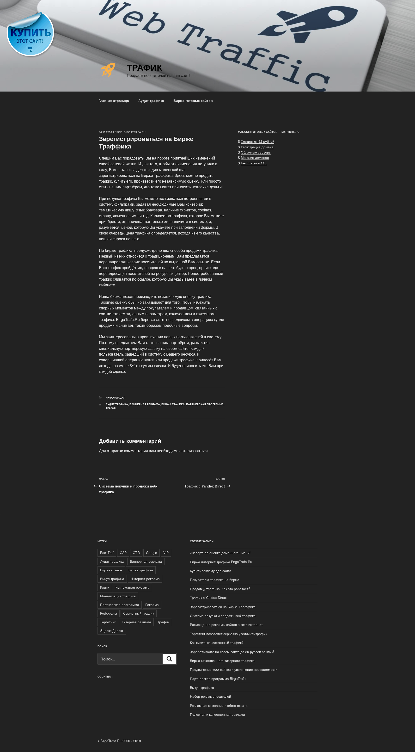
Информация (115, 397)
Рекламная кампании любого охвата (219, 705)
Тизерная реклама (136, 621)
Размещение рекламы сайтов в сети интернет (226, 624)
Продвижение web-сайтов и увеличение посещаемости (233, 669)
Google (151, 552)
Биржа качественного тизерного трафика (222, 660)
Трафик (144, 67)
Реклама (152, 604)
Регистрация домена (257, 146)
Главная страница (113, 100)
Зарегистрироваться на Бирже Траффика (223, 606)
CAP (123, 552)
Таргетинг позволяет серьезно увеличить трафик (228, 633)
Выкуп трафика (112, 578)
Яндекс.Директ (111, 630)
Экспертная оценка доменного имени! (220, 552)
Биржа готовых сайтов (193, 100)
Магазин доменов (255, 157)
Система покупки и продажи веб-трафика (223, 615)
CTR (136, 552)
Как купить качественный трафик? (217, 642)
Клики (104, 587)
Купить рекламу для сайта (210, 570)
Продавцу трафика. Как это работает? (220, 588)
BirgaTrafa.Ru (135, 132)
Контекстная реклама (132, 587)
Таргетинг (108, 621)
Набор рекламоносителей (210, 696)
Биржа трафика (173, 404)
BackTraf (107, 552)
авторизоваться (193, 450)
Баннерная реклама (144, 404)
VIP (166, 552)
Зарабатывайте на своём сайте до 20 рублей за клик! (232, 651)
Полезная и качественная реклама (217, 714)
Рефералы (108, 613)
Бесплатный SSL (254, 162)
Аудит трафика (151, 100)
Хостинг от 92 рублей (257, 141)
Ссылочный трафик (138, 613)
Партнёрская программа (205, 404)
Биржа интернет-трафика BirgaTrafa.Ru (221, 561)
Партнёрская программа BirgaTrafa (218, 678)
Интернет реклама (145, 578)
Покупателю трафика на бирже (214, 579)
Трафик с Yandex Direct (208, 597)
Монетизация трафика (118, 595)
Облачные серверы (256, 152)
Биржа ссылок (111, 569)
